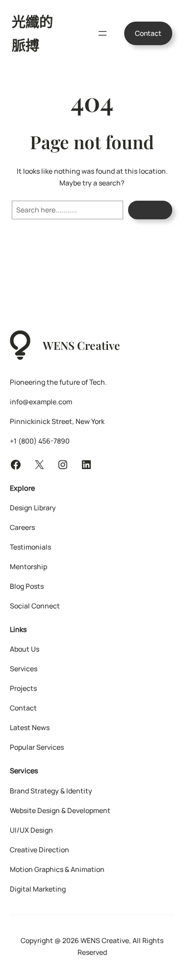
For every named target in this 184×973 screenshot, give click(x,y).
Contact (148, 33)
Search (150, 209)
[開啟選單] (102, 33)
